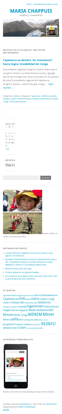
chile (21, 299)
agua (20, 295)
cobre (35, 299)
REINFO (48, 323)
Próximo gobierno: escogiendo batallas (22, 272)
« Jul (7, 149)
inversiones (51, 306)
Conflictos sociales (48, 96)
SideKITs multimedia (26, 407)
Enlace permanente (18, 102)
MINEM (35, 314)
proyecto (8, 324)
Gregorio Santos (10, 99)
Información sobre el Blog (46, 4)
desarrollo (18, 302)
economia (29, 303)
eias (35, 303)
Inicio (29, 4)
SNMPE (14, 328)
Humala (22, 306)
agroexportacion (10, 295)
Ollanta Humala (24, 99)
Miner (48, 314)
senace (7, 327)
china (28, 299)
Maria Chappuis (31, 11)
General (16, 96)
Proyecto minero (23, 324)
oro (21, 319)
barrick (38, 295)
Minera (7, 319)
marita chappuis (19, 310)
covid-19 (7, 302)
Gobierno (44, 302)
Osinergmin (28, 320)
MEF (51, 310)
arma (32, 296)
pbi (36, 319)
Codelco (43, 299)
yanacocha (38, 328)
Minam (8, 315)
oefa (15, 319)
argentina (26, 296)
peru (40, 320)
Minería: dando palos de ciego (18, 268)
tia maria (30, 328)
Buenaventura (50, 295)
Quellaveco (36, 325)
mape (6, 310)
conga (51, 299)
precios (45, 320)
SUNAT (22, 327)
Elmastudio (51, 404)
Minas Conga (21, 315)
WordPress (26, 404)
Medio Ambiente (38, 310)
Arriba (6, 410)
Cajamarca (35, 96)
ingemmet (34, 306)
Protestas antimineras (41, 99)
